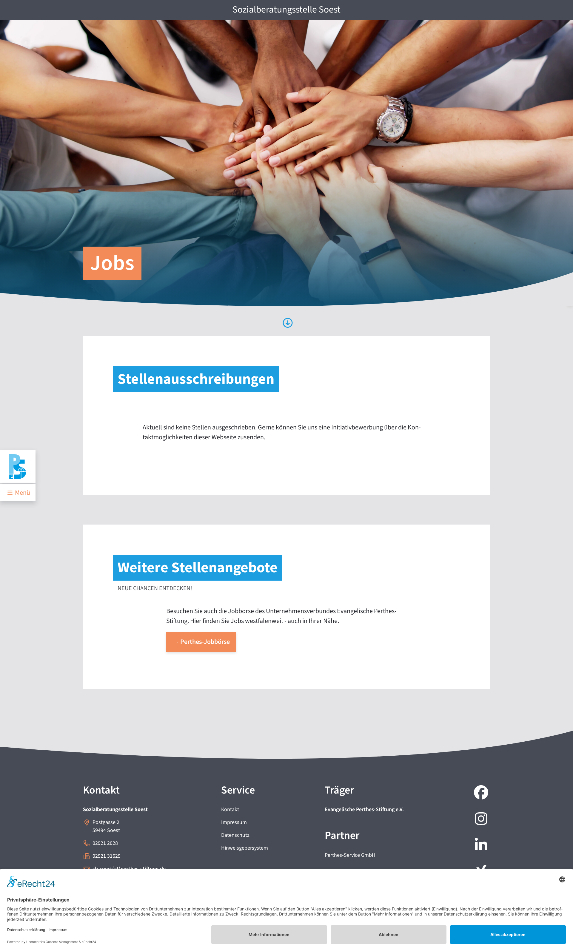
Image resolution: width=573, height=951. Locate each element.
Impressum (234, 822)
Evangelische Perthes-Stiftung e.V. (364, 809)
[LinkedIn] (480, 845)
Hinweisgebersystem (244, 848)
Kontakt (230, 809)
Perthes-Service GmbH (350, 855)
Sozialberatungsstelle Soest (286, 9)
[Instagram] (480, 819)
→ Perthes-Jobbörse (201, 642)
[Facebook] (480, 793)
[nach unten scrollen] (286, 323)
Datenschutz (235, 835)
